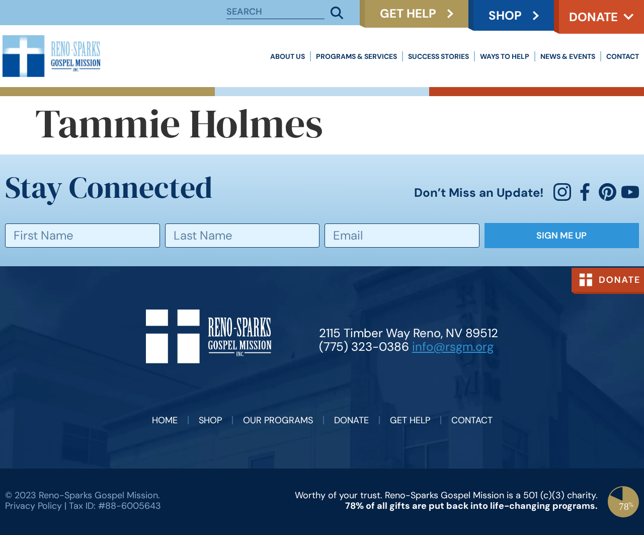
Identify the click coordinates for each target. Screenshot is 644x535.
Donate (593, 17)
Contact (622, 56)
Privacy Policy (33, 506)
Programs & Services (356, 56)
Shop (210, 420)
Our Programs (278, 420)
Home (165, 420)
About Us (287, 56)
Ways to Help (504, 56)
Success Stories (438, 56)
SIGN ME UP (561, 236)
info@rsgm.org (453, 346)
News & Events (567, 56)
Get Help (410, 420)
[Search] (337, 12)
